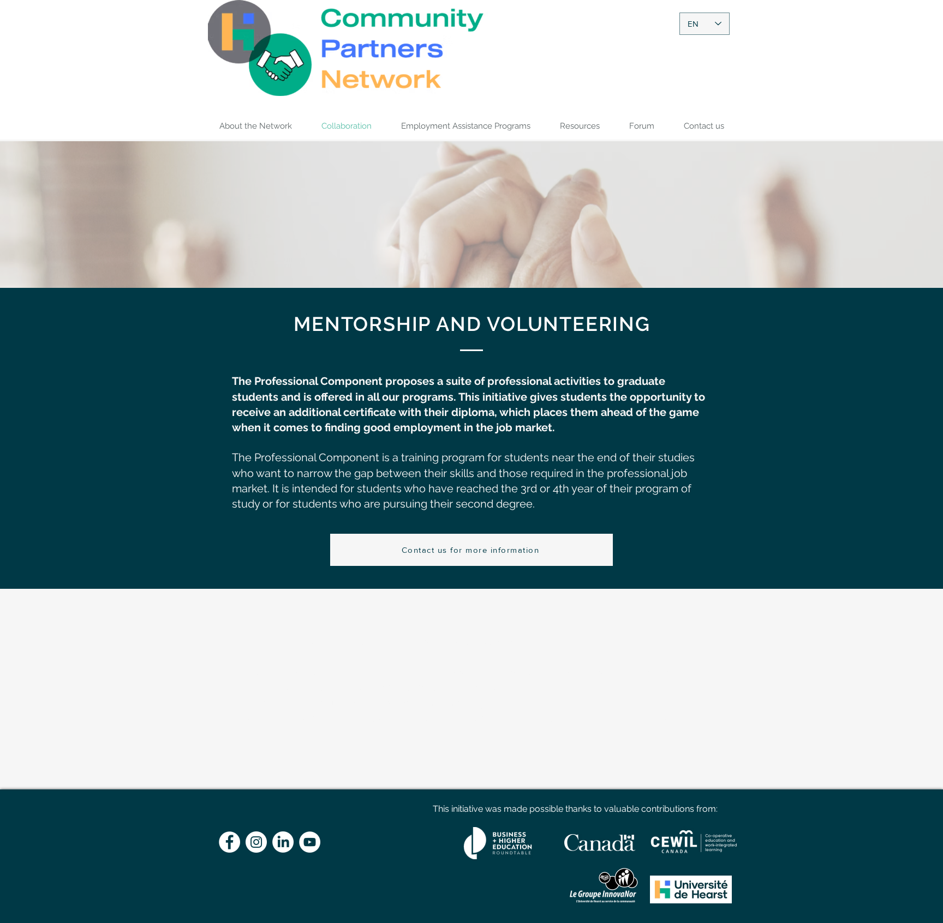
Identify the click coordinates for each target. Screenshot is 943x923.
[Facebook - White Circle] (229, 842)
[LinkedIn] (283, 842)
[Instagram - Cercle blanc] (256, 842)
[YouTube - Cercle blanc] (309, 842)
